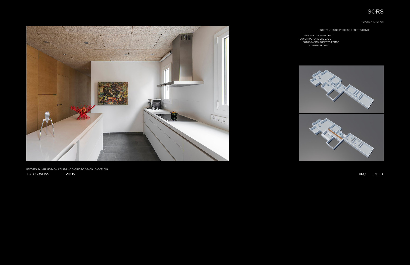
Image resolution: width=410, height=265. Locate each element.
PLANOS (68, 174)
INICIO (378, 174)
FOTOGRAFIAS (38, 174)
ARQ (362, 174)
